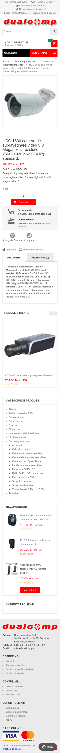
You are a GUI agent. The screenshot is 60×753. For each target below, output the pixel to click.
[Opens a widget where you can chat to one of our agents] (47, 747)
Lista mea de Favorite (44, 13)
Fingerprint (14, 429)
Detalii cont (11, 690)
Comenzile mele (14, 686)
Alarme (12, 409)
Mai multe (29, 590)
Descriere (13, 257)
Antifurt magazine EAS (20, 413)
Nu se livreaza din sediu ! (32, 9)
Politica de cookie (15, 673)
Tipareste (10, 249)
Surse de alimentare (23, 485)
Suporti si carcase (21, 481)
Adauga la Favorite (12, 240)
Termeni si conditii (15, 665)
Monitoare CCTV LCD (23, 469)
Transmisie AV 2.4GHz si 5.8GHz (29, 489)
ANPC (9, 719)
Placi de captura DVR (23, 477)
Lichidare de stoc (18, 437)
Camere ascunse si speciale (27, 453)
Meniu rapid (39, 53)
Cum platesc (12, 707)
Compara (29, 236)
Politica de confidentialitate (20, 669)
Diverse (13, 425)
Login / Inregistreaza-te (16, 13)
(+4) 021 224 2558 (17, 2)
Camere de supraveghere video (29, 457)
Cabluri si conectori (22, 449)
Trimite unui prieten (32, 249)
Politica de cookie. (12, 748)
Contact (10, 661)
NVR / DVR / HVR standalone (27, 473)
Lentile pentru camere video (27, 465)
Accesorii (17, 445)
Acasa (5, 61)
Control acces (16, 421)
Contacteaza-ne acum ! (31, 5)
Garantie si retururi (16, 715)
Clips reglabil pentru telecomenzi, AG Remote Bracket (33, 568)
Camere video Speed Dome (27, 461)
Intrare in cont (13, 694)
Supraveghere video (25, 61)
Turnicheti (14, 493)
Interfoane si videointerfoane (24, 433)
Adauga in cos (26, 202)
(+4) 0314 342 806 (43, 2)
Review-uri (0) (40, 257)
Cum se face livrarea (17, 711)
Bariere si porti (16, 417)
